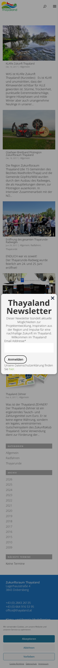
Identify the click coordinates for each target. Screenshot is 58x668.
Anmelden (15, 359)
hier (11, 369)
